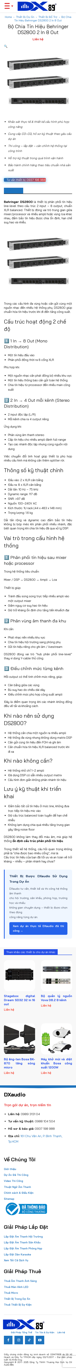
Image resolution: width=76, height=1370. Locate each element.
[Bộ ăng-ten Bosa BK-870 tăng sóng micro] (19, 1038)
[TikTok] (29, 1340)
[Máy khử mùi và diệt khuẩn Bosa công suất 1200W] (56, 1038)
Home (8, 17)
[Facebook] (8, 1340)
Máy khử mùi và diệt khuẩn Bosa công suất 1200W (56, 1063)
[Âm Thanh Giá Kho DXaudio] (37, 6)
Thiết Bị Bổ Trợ (47, 17)
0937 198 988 (45, 1129)
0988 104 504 (45, 1121)
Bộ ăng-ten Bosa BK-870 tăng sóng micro (19, 1063)
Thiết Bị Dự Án (25, 17)
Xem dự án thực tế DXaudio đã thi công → (38, 928)
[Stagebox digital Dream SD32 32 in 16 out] (19, 975)
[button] (6, 46)
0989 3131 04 (30, 1114)
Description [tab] (13, 190)
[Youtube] (40, 1340)
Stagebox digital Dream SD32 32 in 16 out (19, 1000)
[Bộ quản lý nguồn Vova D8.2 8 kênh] (56, 975)
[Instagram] (18, 1340)
